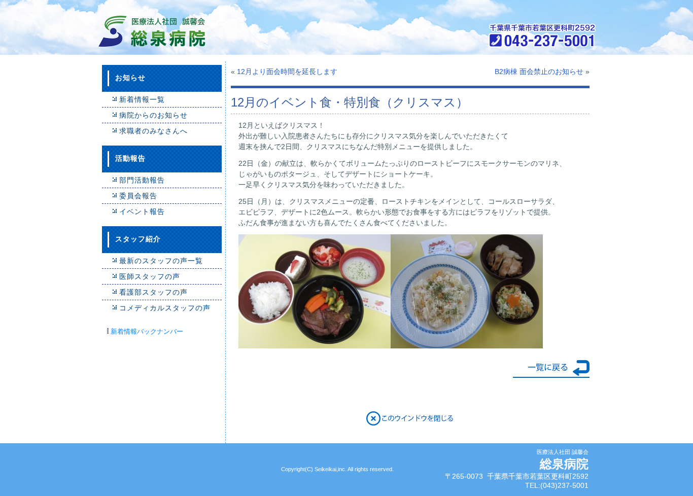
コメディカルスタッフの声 (165, 308)
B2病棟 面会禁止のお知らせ (539, 71)
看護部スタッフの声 (153, 292)
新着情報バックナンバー (147, 331)
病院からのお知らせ (153, 115)
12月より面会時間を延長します (287, 71)
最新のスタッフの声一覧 (161, 261)
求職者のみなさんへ (153, 131)
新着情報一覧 (142, 99)
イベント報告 (142, 211)
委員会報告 (138, 196)
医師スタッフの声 (149, 276)
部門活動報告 (142, 180)
